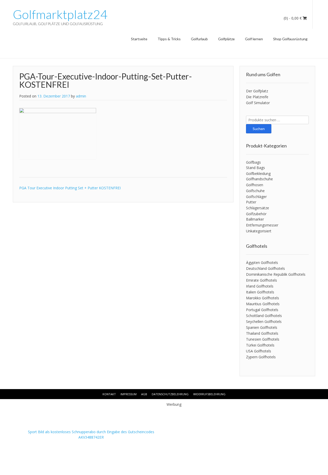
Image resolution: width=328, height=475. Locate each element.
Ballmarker (255, 219)
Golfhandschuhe (259, 178)
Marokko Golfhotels (262, 297)
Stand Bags (255, 167)
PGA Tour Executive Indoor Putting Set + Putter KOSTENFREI (70, 187)
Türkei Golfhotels (260, 345)
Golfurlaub (199, 39)
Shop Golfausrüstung (290, 39)
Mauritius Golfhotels (263, 303)
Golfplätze (226, 39)
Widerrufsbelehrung (209, 394)
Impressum (128, 394)
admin (81, 96)
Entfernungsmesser (262, 225)
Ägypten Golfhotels (262, 262)
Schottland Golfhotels (264, 315)
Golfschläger (256, 196)
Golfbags (253, 162)
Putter (251, 202)
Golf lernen (254, 39)
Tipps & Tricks (169, 39)
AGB (144, 394)
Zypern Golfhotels (261, 356)
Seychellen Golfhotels (264, 321)
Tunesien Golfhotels (262, 339)
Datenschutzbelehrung (170, 394)
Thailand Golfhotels (262, 333)
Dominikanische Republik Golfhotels (275, 274)
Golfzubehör (256, 213)
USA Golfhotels (258, 351)
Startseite (139, 39)
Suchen (259, 128)
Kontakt (109, 394)
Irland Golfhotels (259, 286)
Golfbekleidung (258, 173)
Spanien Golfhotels (261, 327)
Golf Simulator (258, 102)
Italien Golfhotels (260, 292)
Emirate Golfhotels (261, 280)
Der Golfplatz (257, 90)
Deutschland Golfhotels (265, 268)
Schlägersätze (257, 207)
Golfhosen (254, 184)
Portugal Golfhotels (262, 309)
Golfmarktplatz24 (60, 14)
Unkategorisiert (258, 231)
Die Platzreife (257, 96)
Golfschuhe (255, 190)
